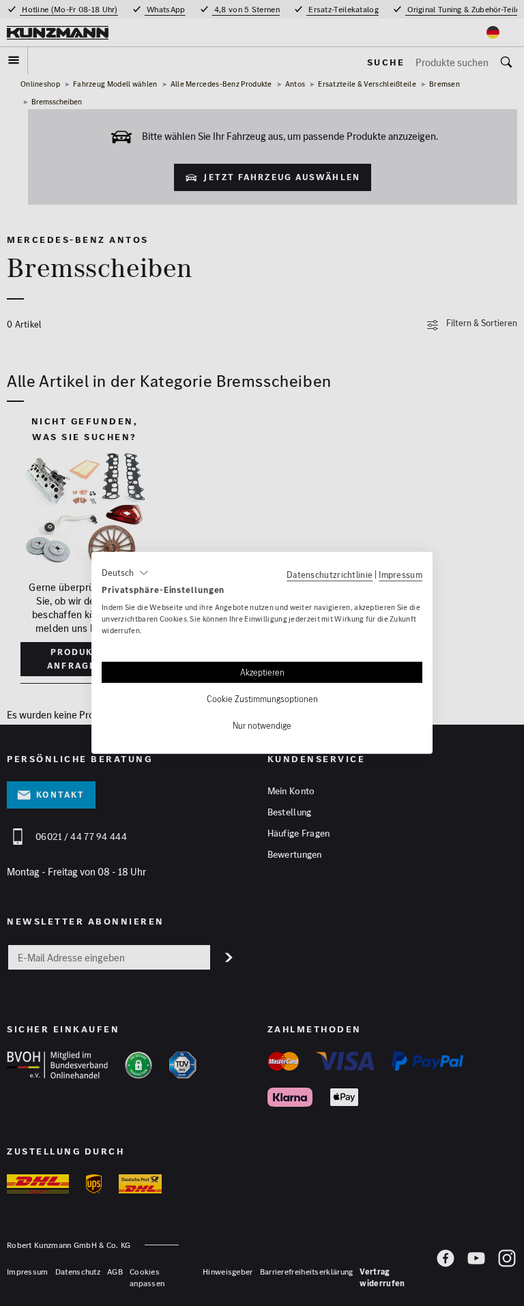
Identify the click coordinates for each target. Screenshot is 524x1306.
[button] (125, 573)
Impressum (400, 574)
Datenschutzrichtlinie (330, 574)
